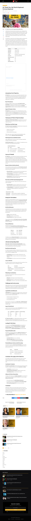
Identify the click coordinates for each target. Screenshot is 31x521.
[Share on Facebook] (5, 13)
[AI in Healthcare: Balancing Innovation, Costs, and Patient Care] (4, 494)
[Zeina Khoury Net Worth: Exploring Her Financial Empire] (9, 411)
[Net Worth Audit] (15, 1)
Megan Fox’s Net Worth (20, 394)
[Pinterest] (3, 37)
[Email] (3, 39)
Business (4, 456)
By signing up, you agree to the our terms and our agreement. (16, 511)
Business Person (5, 5)
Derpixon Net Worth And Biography (12, 439)
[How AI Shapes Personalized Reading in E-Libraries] (4, 490)
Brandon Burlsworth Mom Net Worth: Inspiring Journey (14, 436)
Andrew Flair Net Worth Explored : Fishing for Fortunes (22, 416)
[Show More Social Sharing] (9, 13)
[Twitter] (3, 33)
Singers (3, 463)
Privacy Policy (20, 511)
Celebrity (4, 458)
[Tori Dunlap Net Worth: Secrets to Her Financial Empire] (9, 423)
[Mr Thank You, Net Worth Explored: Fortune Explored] (15, 21)
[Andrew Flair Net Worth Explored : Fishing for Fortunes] (22, 411)
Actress (3, 453)
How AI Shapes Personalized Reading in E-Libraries (14, 489)
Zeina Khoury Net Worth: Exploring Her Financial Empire (8, 416)
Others (3, 462)
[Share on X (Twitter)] (7, 13)
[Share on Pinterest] (8, 13)
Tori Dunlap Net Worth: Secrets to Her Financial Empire (8, 428)
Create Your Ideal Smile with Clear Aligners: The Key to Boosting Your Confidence (17, 498)
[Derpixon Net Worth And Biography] (4, 440)
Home (6, 3)
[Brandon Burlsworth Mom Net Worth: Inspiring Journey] (4, 437)
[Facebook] (3, 31)
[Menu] (3, 1)
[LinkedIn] (3, 35)
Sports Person (4, 464)
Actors (3, 452)
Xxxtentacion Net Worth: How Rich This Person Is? (14, 443)
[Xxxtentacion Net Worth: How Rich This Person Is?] (4, 444)
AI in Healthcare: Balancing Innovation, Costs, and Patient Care (16, 493)
